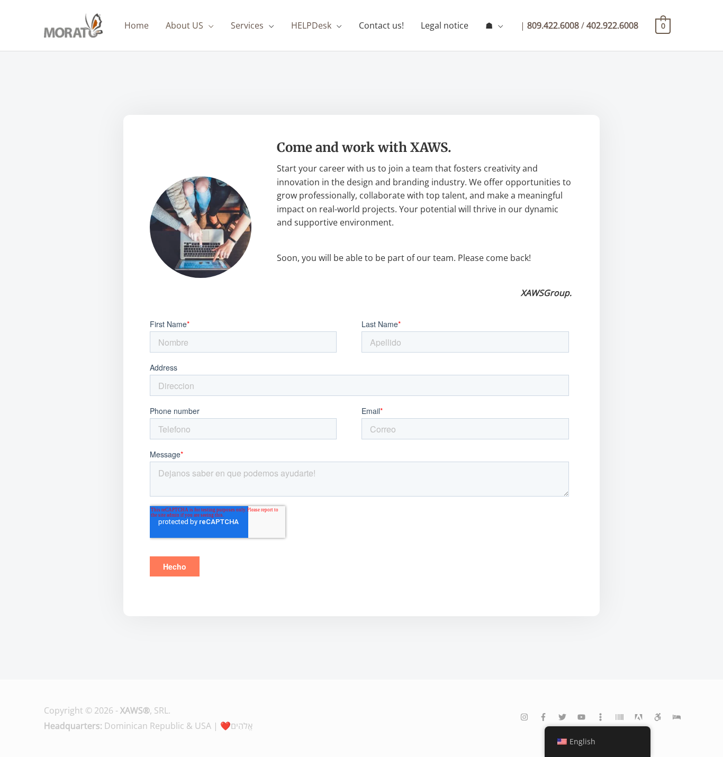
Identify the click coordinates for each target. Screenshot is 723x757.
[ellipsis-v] (605, 717)
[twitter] (566, 717)
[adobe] (643, 717)
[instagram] (528, 717)
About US (184, 25)
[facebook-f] (547, 717)
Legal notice (444, 25)
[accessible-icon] (662, 717)
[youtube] (585, 717)
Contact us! (381, 25)
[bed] (676, 717)
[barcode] (624, 717)
